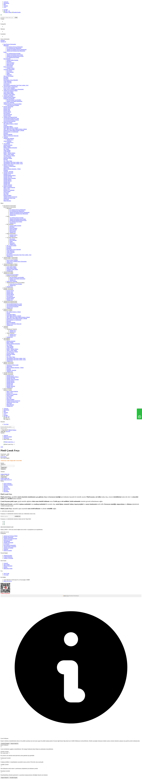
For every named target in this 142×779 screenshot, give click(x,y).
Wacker (5, 125)
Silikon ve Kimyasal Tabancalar (11, 135)
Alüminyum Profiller (8, 96)
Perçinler (6, 159)
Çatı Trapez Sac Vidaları (9, 155)
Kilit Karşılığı (10, 65)
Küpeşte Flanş (7, 110)
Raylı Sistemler (10, 72)
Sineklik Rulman (7, 179)
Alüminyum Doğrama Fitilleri (10, 90)
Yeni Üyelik (6, 573)
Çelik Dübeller (7, 151)
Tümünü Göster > (11, 68)
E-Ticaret (67, 595)
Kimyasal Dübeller (8, 134)
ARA (16, 17)
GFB (2, 447)
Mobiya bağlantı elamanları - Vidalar (12, 169)
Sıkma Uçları (7, 188)
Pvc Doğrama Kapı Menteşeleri (14, 48)
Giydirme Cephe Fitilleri (9, 94)
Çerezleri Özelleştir (5, 743)
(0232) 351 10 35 (8, 581)
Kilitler (8, 73)
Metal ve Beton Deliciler (9, 187)
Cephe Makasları (7, 81)
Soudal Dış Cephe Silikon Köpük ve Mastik (14, 130)
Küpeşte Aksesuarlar (8, 106)
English (19, 12)
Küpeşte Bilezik (7, 111)
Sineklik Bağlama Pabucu (10, 175)
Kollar (5, 52)
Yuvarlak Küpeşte (8, 114)
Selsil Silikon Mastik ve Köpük (11, 127)
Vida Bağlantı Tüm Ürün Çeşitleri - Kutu (13, 163)
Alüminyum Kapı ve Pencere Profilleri (13, 104)
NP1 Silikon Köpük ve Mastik (11, 123)
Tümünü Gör (12, 215)
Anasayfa (6, 435)
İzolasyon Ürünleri (8, 122)
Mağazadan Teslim (8, 568)
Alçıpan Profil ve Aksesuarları (11, 86)
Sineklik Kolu (7, 182)
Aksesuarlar (6, 167)
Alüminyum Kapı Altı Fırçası (10, 196)
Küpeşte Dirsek (7, 107)
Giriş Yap (3, 431)
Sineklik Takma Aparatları (10, 178)
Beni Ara (6, 490)
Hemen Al (3, 469)
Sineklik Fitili (7, 183)
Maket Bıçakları (7, 200)
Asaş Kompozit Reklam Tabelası (11, 119)
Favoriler (6, 9)
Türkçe (10, 12)
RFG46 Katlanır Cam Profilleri (14, 100)
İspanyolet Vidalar (8, 158)
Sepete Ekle (3, 467)
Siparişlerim (6, 3)
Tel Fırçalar (6, 199)
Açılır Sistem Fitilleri (8, 92)
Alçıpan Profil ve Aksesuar (10, 546)
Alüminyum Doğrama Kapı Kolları (15, 54)
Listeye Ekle (4, 479)
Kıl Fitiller (6, 77)
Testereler (6, 137)
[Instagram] (4, 524)
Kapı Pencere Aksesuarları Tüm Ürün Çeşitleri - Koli (16, 85)
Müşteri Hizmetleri (8, 565)
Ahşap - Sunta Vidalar (9, 154)
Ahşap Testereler (7, 141)
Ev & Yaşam (6, 543)
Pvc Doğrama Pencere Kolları (13, 53)
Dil (4, 419)
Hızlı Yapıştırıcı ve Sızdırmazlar (11, 131)
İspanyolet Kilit (10, 64)
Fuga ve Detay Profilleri (9, 88)
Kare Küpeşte (7, 113)
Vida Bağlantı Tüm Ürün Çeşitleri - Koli (13, 162)
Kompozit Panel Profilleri (9, 97)
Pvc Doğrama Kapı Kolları (13, 57)
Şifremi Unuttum (12, 430)
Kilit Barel (9, 61)
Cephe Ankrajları (8, 82)
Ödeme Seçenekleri (8, 484)
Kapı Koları (9, 70)
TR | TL (7, 416)
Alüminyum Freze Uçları (9, 198)
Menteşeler (6, 45)
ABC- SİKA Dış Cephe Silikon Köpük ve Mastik (15, 129)
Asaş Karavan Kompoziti (9, 121)
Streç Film (6, 194)
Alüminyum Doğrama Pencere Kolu (15, 56)
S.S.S (5, 7)
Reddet (90, 741)
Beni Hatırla (5, 430)
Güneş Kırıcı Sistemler (9, 102)
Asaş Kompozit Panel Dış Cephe (11, 118)
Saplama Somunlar (8, 145)
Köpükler (6, 133)
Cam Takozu (7, 84)
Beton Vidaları (7, 146)
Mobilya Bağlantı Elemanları (10, 147)
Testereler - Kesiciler (8, 171)
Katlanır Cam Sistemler (9, 98)
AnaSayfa (6, 1)
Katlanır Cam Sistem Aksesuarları (14, 101)
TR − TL (7, 11)
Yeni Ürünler (7, 564)
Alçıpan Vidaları (7, 157)
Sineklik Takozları (8, 184)
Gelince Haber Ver (5, 474)
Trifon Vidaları (7, 150)
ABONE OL (17, 516)
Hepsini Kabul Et (14, 743)
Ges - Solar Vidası (8, 161)
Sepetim (5, 567)
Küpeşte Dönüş (7, 115)
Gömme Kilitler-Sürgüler (12, 60)
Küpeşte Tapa (7, 109)
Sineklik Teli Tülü (8, 176)
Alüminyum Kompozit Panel (10, 117)
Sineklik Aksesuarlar (8, 172)
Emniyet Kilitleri (10, 62)
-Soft (64, 595)
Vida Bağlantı (7, 143)
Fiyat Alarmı (3, 456)
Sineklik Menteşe (8, 180)
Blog (5, 4)
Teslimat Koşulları (8, 555)
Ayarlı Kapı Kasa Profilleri (13, 105)
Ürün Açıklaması (7, 483)
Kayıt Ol (8, 431)
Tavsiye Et (9, 479)
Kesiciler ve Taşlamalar (9, 190)
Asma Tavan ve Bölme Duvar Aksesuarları (14, 89)
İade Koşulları (7, 488)
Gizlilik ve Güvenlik (8, 558)
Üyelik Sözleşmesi (8, 556)
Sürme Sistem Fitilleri (9, 93)
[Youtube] (4, 523)
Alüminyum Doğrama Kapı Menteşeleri (16, 50)
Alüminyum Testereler (9, 138)
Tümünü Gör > (10, 139)
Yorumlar (6, 5)
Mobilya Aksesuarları (9, 165)
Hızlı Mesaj (6, 491)
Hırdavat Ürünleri (8, 186)
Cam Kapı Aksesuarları (9, 69)
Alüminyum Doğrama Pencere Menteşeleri (16, 49)
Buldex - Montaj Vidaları (9, 153)
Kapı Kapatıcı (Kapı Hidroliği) (11, 80)
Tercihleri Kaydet (13, 777)
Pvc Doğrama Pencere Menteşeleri (15, 46)
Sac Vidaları (6, 149)
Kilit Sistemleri (7, 58)
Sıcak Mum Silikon (8, 126)
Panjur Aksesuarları (8, 66)
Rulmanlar (6, 78)
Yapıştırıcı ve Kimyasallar (10, 166)
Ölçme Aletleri (7, 191)
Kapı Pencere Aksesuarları (10, 44)
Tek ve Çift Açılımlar (8, 76)
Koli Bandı (6, 192)
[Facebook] (4, 521)
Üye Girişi (6, 424)
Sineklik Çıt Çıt (7, 174)
